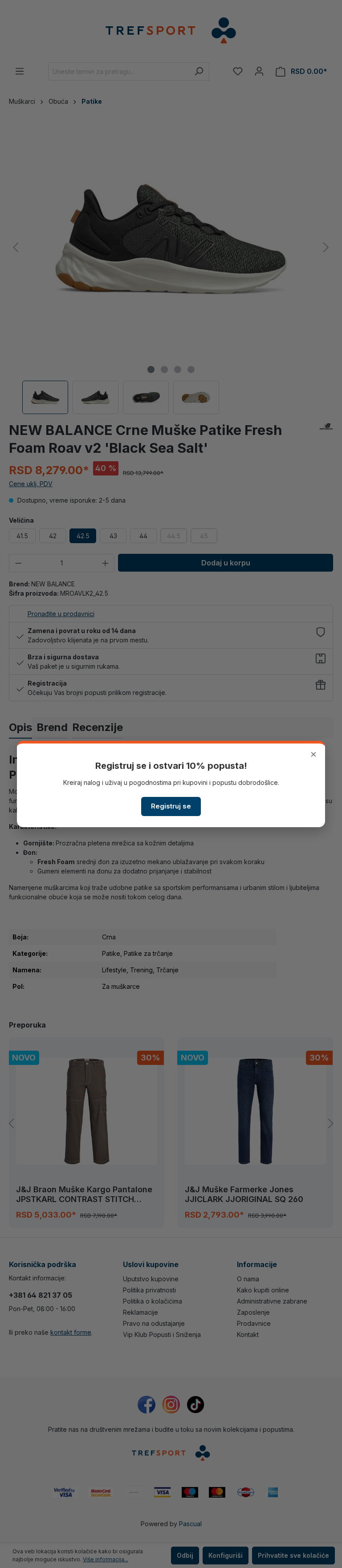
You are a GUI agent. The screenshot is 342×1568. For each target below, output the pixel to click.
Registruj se (171, 806)
